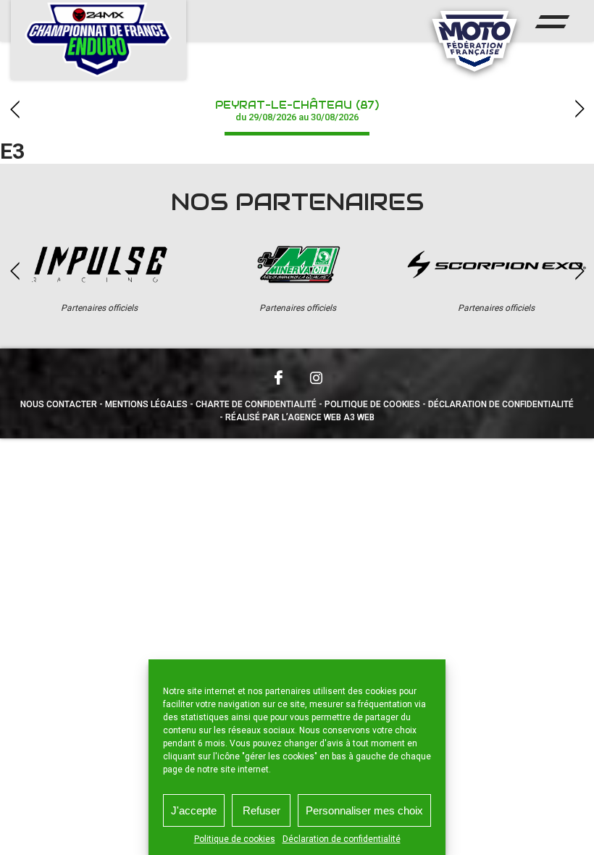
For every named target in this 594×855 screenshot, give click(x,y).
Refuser (261, 810)
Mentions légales (146, 404)
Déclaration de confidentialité (342, 839)
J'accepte (194, 810)
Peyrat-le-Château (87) (297, 110)
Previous (14, 109)
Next (579, 109)
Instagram (315, 377)
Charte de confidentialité (256, 404)
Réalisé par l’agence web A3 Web (300, 417)
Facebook (278, 377)
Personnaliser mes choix (364, 810)
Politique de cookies (234, 839)
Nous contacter (58, 404)
